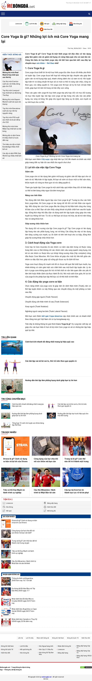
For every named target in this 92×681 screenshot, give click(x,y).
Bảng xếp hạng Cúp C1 (83, 647)
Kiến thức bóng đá (12, 54)
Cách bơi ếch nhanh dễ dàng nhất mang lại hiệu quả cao (49, 342)
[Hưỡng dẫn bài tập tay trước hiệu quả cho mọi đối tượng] (51, 416)
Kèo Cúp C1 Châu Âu (46, 649)
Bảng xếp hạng (52, 503)
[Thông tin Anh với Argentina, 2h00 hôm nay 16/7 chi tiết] (6, 581)
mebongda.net (46, 677)
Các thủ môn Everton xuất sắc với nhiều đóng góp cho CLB (11, 84)
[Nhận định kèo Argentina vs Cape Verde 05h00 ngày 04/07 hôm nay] (6, 612)
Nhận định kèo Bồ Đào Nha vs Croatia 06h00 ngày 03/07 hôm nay (23, 601)
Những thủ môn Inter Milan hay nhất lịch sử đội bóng (12, 128)
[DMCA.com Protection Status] (86, 667)
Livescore (9, 503)
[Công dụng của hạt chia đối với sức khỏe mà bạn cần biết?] (46, 446)
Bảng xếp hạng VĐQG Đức (84, 656)
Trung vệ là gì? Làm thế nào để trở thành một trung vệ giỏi (76, 460)
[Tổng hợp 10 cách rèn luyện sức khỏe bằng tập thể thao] (5, 425)
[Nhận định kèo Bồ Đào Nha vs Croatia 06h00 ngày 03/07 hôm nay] (6, 602)
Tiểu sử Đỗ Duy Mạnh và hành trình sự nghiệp (14, 491)
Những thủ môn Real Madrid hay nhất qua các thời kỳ (11, 75)
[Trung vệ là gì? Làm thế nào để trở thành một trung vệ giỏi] (77, 446)
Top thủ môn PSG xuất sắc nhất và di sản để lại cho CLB (11, 119)
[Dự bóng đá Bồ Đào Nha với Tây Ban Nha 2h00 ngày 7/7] (6, 591)
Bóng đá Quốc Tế (72, 638)
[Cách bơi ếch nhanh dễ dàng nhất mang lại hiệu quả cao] (12, 347)
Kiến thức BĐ (51, 507)
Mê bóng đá (51, 511)
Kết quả (8, 511)
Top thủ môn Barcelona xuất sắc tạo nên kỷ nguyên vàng (11, 110)
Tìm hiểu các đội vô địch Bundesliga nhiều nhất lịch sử (11, 146)
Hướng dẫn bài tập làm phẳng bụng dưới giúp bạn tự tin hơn (51, 380)
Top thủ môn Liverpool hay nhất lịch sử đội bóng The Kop (12, 92)
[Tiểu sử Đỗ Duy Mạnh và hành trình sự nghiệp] (15, 477)
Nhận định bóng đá (43, 638)
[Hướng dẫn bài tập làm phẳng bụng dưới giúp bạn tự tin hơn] (12, 386)
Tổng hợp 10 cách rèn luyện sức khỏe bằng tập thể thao (28, 424)
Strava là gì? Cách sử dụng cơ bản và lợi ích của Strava (15, 460)
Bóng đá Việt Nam (58, 638)
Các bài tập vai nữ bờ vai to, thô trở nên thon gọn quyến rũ (51, 361)
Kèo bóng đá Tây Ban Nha (46, 653)
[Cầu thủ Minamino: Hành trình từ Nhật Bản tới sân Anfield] (46, 477)
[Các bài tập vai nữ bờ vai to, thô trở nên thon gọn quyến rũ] (12, 367)
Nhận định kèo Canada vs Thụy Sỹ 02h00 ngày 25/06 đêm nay (24, 620)
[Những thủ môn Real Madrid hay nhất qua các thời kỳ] (12, 64)
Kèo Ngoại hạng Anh (46, 646)
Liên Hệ (20, 638)
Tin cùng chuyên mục (13, 399)
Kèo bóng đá (24, 653)
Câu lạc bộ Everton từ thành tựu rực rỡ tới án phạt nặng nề (76, 491)
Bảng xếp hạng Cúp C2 (83, 651)
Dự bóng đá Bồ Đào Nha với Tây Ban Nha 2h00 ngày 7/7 (23, 590)
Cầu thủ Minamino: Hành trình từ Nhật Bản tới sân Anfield (44, 491)
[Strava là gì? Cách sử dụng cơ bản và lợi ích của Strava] (15, 446)
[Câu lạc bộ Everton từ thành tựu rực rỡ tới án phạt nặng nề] (77, 477)
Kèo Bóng (9, 507)
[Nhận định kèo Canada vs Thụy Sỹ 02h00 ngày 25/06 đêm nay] (6, 622)
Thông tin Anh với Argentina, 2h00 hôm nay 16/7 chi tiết (22, 579)
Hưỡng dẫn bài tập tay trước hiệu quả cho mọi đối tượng (73, 414)
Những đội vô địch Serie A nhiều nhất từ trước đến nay (11, 137)
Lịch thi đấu (30, 638)
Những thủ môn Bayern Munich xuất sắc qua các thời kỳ (12, 101)
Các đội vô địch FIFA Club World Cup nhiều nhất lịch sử (12, 155)
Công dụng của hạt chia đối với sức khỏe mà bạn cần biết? (46, 460)
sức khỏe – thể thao (45, 63)
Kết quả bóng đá (26, 649)
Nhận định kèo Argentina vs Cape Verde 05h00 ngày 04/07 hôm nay (24, 611)
